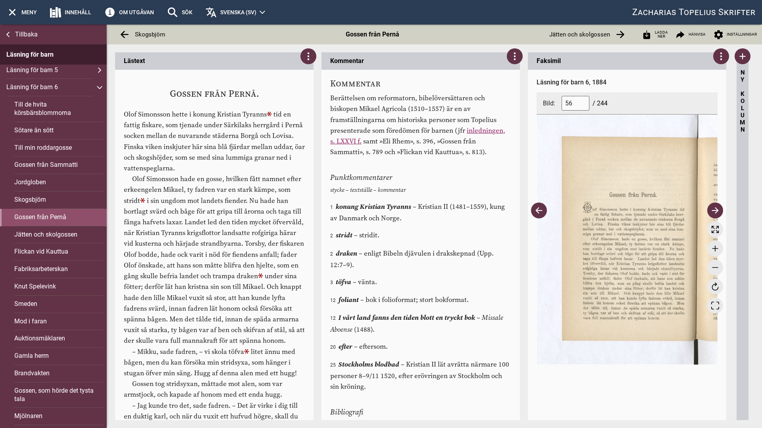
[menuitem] (21, 12)
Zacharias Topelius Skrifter (694, 12)
